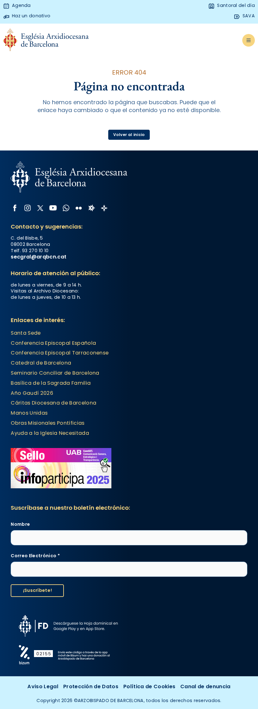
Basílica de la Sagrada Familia (51, 383)
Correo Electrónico (35, 556)
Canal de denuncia (205, 686)
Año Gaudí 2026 (32, 393)
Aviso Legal (42, 686)
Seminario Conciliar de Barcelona (55, 373)
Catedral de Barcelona (41, 362)
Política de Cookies (149, 686)
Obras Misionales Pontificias (47, 423)
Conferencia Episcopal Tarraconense (60, 352)
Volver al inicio (129, 134)
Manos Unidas (29, 413)
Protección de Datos (90, 686)
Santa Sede (26, 333)
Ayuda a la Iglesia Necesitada (50, 433)
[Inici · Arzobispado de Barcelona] (46, 40)
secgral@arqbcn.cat (38, 256)
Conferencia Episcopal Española (53, 343)
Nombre (20, 524)
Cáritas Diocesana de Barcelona (53, 402)
